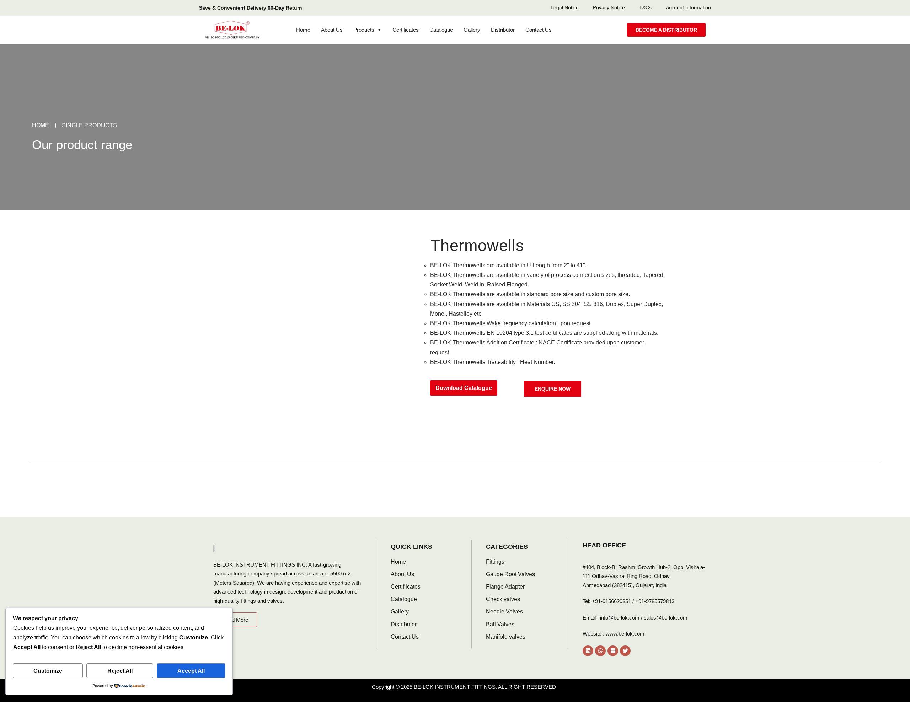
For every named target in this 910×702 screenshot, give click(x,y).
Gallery (472, 30)
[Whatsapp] (600, 650)
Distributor (503, 30)
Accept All (191, 671)
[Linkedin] (588, 650)
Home (303, 30)
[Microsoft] (612, 650)
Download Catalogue (463, 388)
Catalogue (441, 30)
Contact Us (538, 30)
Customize (47, 671)
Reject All (120, 671)
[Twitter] (625, 650)
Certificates (405, 30)
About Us (332, 30)
